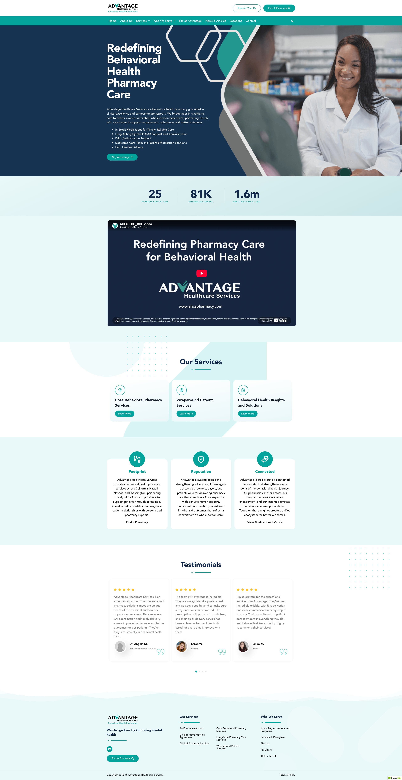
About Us (126, 21)
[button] (143, 20)
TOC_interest (268, 756)
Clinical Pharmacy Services (194, 743)
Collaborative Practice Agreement (192, 736)
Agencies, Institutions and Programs (275, 730)
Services (141, 21)
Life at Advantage (190, 21)
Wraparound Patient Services (227, 747)
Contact (251, 21)
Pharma (265, 743)
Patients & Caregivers (273, 737)
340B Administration (191, 728)
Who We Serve (162, 21)
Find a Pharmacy (137, 522)
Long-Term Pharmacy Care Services (231, 738)
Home (112, 21)
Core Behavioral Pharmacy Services (231, 730)
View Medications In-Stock (264, 522)
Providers (266, 750)
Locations (236, 21)
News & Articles (215, 21)
